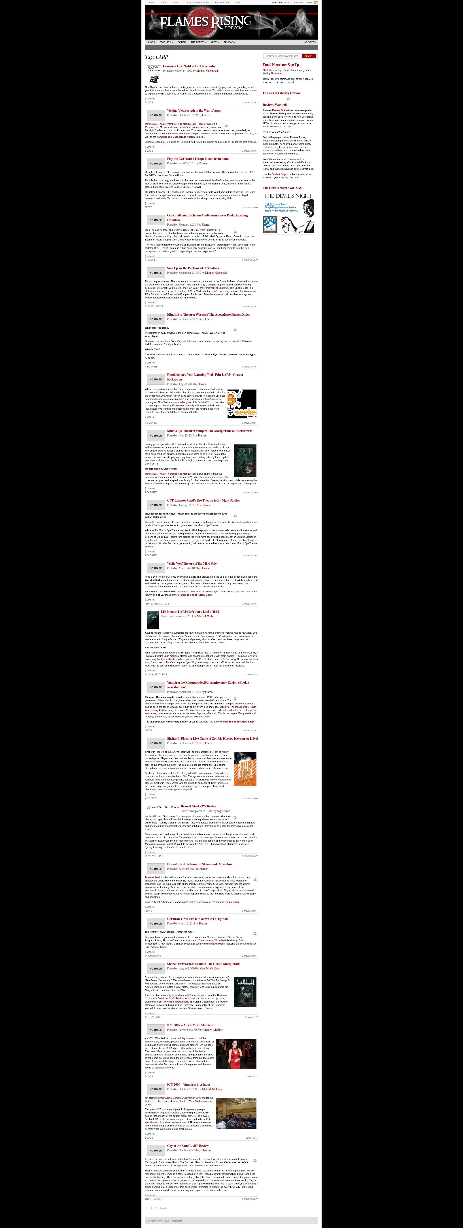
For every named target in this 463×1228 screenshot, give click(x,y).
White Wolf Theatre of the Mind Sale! (192, 563)
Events (150, 306)
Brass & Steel (152, 877)
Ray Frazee (223, 810)
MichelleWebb (205, 616)
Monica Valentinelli (207, 70)
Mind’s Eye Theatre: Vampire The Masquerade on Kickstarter (209, 430)
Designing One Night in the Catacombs (189, 65)
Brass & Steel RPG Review (198, 806)
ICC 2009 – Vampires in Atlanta (188, 1084)
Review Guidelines (282, 110)
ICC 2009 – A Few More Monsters (190, 1024)
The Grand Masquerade (175, 1001)
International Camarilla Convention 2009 (180, 1097)
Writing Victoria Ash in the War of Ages (193, 110)
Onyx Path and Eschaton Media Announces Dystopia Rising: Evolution (208, 217)
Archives (310, 42)
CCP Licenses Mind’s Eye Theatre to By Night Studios (203, 500)
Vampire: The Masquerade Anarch (176, 137)
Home (151, 2)
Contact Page (278, 174)
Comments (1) (252, 1138)
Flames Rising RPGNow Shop (195, 594)
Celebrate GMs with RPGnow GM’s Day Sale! (198, 918)
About (163, 2)
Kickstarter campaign (184, 405)
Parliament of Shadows (216, 288)
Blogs (151, 42)
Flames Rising (231, 22)
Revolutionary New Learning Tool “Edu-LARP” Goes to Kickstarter (205, 377)
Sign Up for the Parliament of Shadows (193, 267)
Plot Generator (222, 2)
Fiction (181, 42)
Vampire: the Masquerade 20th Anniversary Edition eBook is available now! (208, 685)
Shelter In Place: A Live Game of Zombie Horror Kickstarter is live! (212, 738)
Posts (286, 2)
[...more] (149, 98)
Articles (151, 798)
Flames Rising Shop (227, 902)
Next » (164, 1208)
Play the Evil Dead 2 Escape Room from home (198, 158)
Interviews (197, 42)
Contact (176, 2)
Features (165, 42)
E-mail (310, 2)
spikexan (206, 1150)
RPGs (161, 856)
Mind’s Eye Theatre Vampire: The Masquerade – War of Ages (179, 123)
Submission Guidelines (197, 2)
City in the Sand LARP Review (188, 1145)
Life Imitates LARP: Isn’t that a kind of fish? (190, 611)
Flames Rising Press (213, 943)
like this (172, 659)
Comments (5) (252, 675)
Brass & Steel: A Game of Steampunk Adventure (200, 863)
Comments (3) (252, 1077)
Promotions (162, 603)
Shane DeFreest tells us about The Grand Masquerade (203, 963)
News (214, 42)
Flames (206, 115)
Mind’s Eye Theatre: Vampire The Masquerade (170, 473)
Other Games (154, 1199)
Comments (298, 2)
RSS (238, 2)
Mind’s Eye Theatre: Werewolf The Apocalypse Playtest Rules (208, 314)
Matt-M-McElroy (209, 968)
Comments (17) (251, 1017)
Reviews (228, 42)
